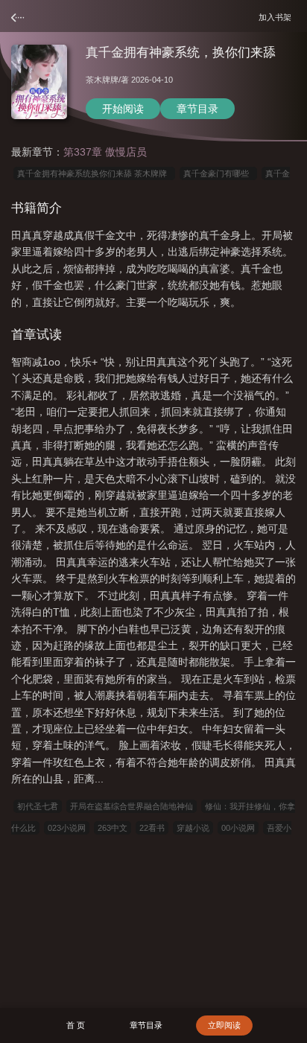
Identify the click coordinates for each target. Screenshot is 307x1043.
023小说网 (67, 827)
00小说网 (238, 827)
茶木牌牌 (102, 79)
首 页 (75, 1025)
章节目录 (197, 109)
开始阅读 (123, 109)
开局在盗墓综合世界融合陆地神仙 (131, 806)
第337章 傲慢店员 (105, 152)
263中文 (112, 827)
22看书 (152, 827)
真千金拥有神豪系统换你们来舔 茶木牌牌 (94, 173)
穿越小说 (193, 827)
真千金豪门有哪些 (218, 173)
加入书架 (277, 17)
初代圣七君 (37, 806)
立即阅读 (224, 1025)
